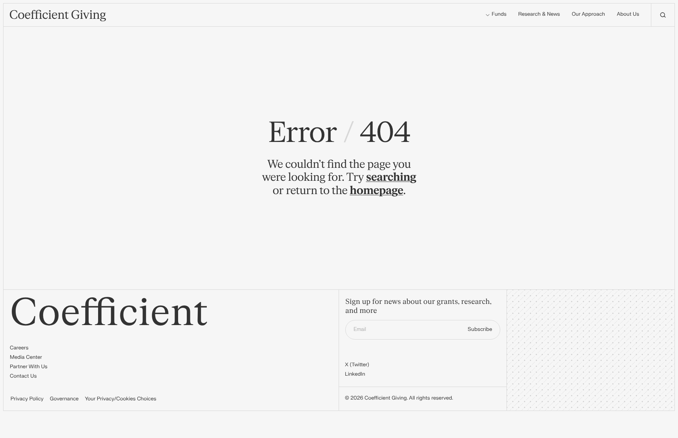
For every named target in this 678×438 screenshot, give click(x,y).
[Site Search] (662, 15)
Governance (64, 399)
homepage (376, 191)
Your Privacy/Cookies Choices (120, 399)
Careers (19, 348)
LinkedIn (355, 374)
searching (391, 177)
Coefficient (109, 313)
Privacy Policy (27, 399)
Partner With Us (28, 367)
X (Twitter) (357, 365)
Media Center (26, 357)
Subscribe (480, 329)
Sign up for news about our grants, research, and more (418, 306)
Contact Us (23, 376)
